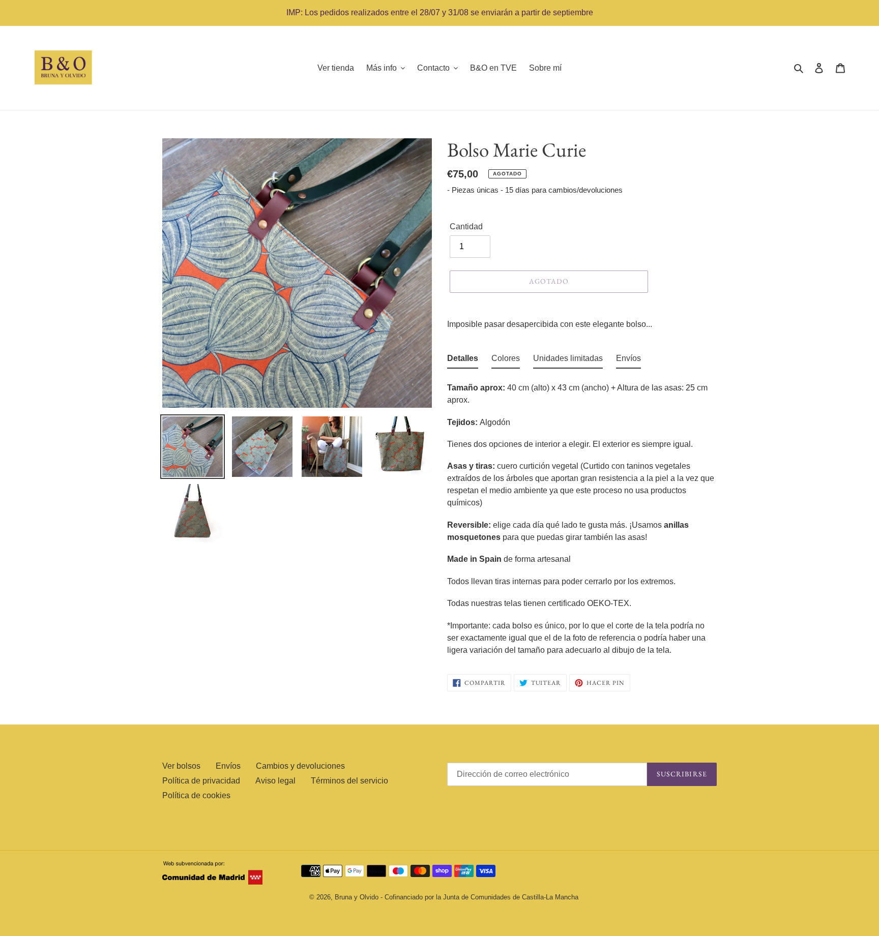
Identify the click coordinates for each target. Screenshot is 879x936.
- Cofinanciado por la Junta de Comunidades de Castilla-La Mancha (479, 897)
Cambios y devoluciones (300, 766)
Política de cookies (196, 795)
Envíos (228, 766)
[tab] (462, 360)
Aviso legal (275, 780)
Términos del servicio (349, 780)
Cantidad (466, 226)
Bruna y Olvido (356, 897)
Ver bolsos (181, 766)
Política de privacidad (201, 780)
